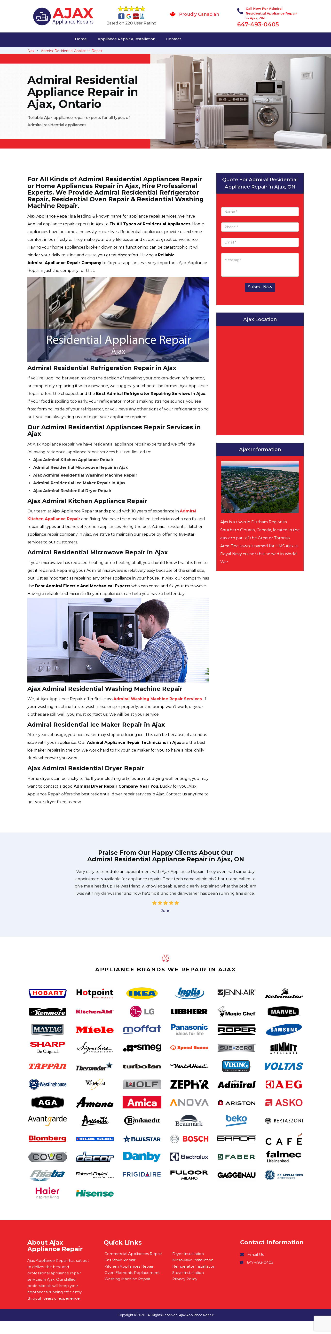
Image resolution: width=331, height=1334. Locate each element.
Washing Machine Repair (127, 1279)
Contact (173, 39)
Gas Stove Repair (119, 1260)
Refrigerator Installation (193, 1266)
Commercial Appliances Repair (133, 1253)
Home (81, 39)
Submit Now (260, 287)
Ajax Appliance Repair (196, 1315)
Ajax (30, 51)
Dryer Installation (188, 1253)
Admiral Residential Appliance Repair (71, 51)
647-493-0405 (258, 24)
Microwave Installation (192, 1260)
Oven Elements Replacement (132, 1272)
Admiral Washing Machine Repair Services (157, 699)
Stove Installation (188, 1272)
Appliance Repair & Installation (126, 39)
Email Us (255, 1254)
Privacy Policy (184, 1279)
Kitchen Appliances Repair (128, 1266)
